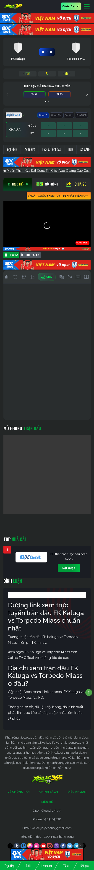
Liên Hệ (47, 802)
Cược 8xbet (71, 6)
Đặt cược (68, 568)
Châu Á (43, 115)
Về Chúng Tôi (19, 792)
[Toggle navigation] (87, 6)
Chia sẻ (80, 184)
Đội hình (12, 149)
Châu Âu (56, 115)
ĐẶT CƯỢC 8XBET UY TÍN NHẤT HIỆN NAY (59, 195)
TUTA (14, 255)
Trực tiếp (9, 865)
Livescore (47, 865)
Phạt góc (81, 115)
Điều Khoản (77, 792)
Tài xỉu (68, 115)
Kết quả (85, 865)
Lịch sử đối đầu (51, 149)
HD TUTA (32, 255)
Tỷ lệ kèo (29, 149)
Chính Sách (48, 792)
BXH (70, 149)
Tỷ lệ (65, 865)
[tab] (17, 184)
